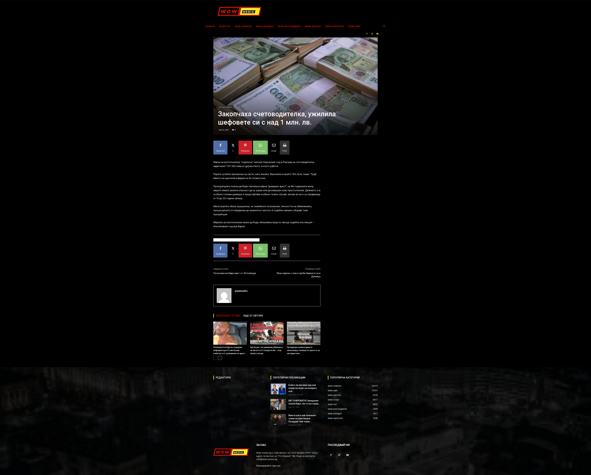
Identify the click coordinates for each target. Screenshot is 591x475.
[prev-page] (215, 358)
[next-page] (220, 358)
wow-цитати (313, 26)
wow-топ (224, 26)
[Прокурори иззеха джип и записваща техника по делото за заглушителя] (303, 333)
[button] (384, 26)
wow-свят (354, 26)
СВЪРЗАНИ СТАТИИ (228, 315)
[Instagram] (372, 33)
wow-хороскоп (334, 26)
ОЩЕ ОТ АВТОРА (253, 315)
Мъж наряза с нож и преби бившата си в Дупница (298, 275)
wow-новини (243, 26)
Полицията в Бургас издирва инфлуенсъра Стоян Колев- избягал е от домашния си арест (229, 350)
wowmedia (241, 290)
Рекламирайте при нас (268, 465)
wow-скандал (264, 26)
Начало (210, 26)
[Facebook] (367, 33)
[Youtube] (377, 33)
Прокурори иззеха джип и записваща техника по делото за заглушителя (303, 350)
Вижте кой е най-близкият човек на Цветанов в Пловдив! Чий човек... (302, 418)
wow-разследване (289, 26)
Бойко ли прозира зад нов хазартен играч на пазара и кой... (302, 388)
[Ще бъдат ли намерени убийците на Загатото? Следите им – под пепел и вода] (267, 333)
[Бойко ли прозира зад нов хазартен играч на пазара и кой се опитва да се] (278, 389)
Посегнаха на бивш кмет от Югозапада (234, 273)
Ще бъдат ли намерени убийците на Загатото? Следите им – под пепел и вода (266, 350)
